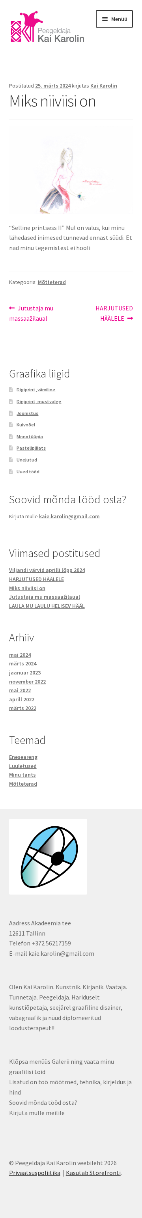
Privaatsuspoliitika (34, 1173)
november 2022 (27, 681)
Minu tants (22, 774)
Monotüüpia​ (30, 436)
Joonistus (27, 413)
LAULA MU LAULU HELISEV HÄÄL (47, 605)
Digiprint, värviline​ (36, 389)
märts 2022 (22, 708)
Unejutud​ (27, 460)
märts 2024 (22, 663)
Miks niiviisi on (27, 588)
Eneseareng (23, 756)
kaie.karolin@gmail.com (69, 516)
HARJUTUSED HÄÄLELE (114, 312)
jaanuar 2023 (25, 672)
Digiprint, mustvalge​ (39, 401)
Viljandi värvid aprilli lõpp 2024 (47, 570)
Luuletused (23, 766)
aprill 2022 (21, 699)
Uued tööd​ (28, 471)
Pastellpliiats (31, 448)
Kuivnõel (26, 425)
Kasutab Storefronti (93, 1173)
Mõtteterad (52, 282)
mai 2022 (20, 690)
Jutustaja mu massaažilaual (31, 312)
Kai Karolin (103, 85)
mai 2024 (20, 654)
